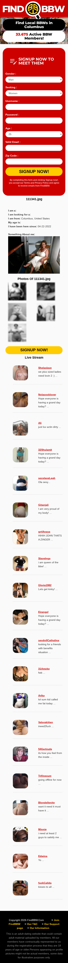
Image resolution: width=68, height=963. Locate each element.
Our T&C (32, 924)
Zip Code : (11, 155)
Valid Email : (12, 141)
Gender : (10, 73)
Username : (12, 101)
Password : (12, 114)
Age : (8, 128)
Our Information (39, 928)
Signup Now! (34, 171)
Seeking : (11, 87)
